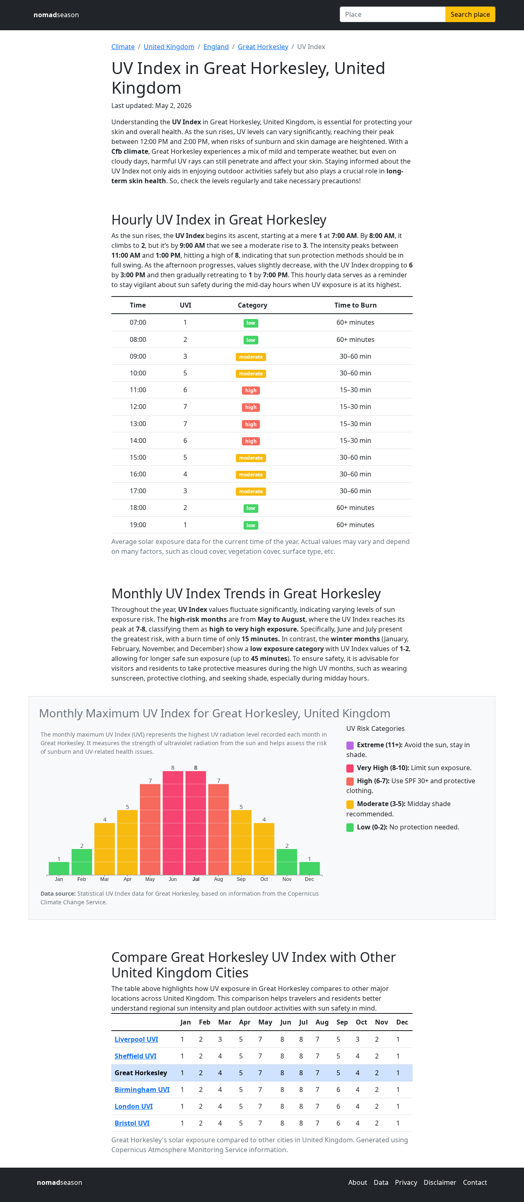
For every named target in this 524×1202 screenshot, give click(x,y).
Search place (470, 14)
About (357, 1182)
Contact (475, 1182)
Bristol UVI (132, 1123)
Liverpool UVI (136, 1039)
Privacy (406, 1182)
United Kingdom (169, 46)
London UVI (134, 1106)
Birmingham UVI (142, 1089)
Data (381, 1182)
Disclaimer (440, 1182)
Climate (123, 46)
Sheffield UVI (135, 1055)
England (216, 46)
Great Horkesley (263, 46)
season (56, 14)
